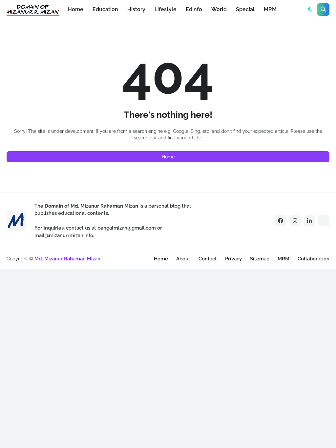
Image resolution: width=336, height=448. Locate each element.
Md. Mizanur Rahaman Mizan (67, 259)
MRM (283, 259)
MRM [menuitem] (270, 9)
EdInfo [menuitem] (194, 9)
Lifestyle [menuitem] (166, 9)
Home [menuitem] (75, 9)
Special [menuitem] (245, 9)
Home (168, 156)
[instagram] (295, 220)
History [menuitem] (136, 9)
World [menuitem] (219, 9)
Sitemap (259, 259)
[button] (310, 9)
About (183, 259)
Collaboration (313, 259)
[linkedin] (309, 220)
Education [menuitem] (105, 9)
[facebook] (280, 220)
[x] (323, 220)
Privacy (233, 259)
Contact (208, 259)
